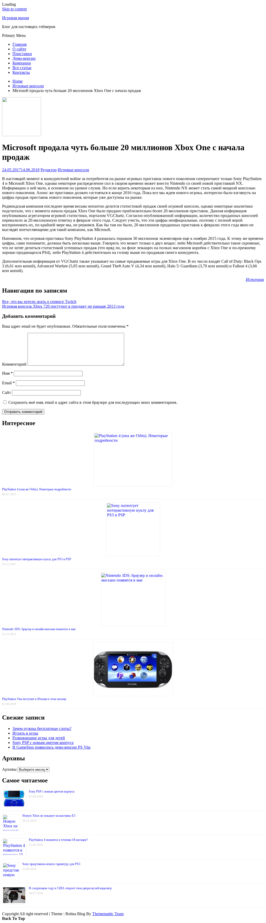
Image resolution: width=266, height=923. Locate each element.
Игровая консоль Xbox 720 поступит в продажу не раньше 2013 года (63, 306)
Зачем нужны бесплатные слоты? (41, 728)
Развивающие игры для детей (38, 738)
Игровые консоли (73, 170)
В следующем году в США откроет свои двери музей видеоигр (70, 888)
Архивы (9, 769)
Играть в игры (25, 733)
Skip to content (14, 9)
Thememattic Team (108, 914)
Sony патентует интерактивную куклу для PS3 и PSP (36, 559)
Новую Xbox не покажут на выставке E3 (48, 815)
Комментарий (14, 364)
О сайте (19, 49)
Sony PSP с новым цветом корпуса (43, 742)
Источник (255, 279)
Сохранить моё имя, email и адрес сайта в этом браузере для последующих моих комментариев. (92, 402)
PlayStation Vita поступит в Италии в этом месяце (34, 699)
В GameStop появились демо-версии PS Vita (51, 747)
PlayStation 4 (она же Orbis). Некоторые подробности (36, 489)
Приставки (22, 53)
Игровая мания (15, 18)
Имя (7, 373)
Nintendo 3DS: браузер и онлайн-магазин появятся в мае (39, 629)
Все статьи (21, 67)
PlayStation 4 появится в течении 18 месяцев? (58, 840)
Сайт (6, 392)
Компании (21, 63)
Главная (19, 44)
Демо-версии (24, 58)
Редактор (49, 170)
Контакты (21, 72)
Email (8, 383)
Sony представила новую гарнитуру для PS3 (51, 864)
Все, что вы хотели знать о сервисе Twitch (39, 301)
